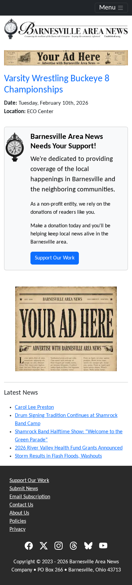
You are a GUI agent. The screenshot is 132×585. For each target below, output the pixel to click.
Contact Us (21, 505)
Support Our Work (54, 258)
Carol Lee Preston (34, 407)
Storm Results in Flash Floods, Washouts (58, 456)
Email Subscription (29, 497)
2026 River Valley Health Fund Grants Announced (69, 448)
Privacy (17, 529)
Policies (17, 521)
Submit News (23, 489)
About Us (19, 513)
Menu (108, 7)
